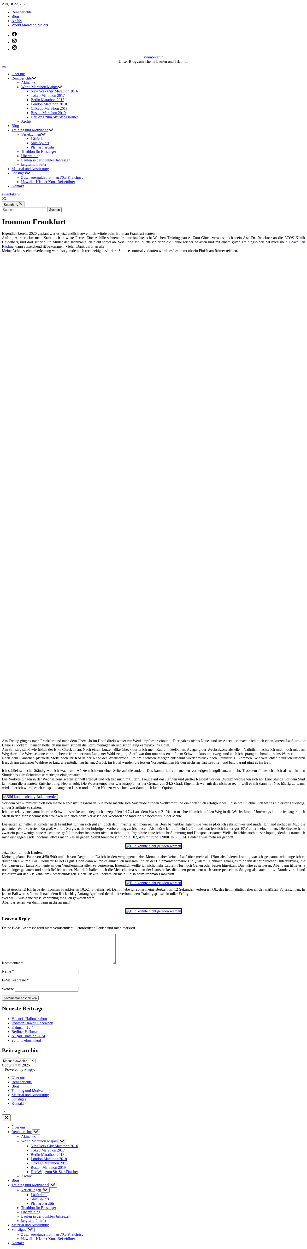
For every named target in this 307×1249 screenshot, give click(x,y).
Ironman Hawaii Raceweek (32, 1023)
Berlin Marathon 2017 (47, 100)
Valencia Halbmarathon (29, 1019)
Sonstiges (19, 173)
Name (8, 971)
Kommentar (12, 963)
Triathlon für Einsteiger (38, 151)
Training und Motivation (30, 130)
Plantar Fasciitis (42, 147)
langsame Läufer (33, 164)
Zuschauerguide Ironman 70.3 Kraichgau (52, 177)
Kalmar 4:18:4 (22, 1027)
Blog (15, 16)
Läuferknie (39, 139)
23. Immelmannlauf (26, 1040)
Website (8, 989)
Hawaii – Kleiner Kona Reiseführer (48, 182)
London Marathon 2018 (49, 104)
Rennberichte (22, 12)
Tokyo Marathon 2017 (48, 95)
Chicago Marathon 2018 (49, 108)
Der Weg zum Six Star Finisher (54, 117)
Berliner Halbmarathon (29, 1032)
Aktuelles (28, 82)
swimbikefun (153, 57)
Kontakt (18, 186)
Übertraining (30, 156)
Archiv (17, 21)
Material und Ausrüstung (30, 169)
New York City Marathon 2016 (54, 91)
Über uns (18, 74)
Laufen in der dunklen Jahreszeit (45, 160)
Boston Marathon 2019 (48, 113)
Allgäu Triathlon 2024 (28, 1036)
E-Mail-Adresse (15, 980)
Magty (29, 1069)
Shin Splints (40, 143)
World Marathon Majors (30, 25)
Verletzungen (31, 134)
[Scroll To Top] (4, 1112)
